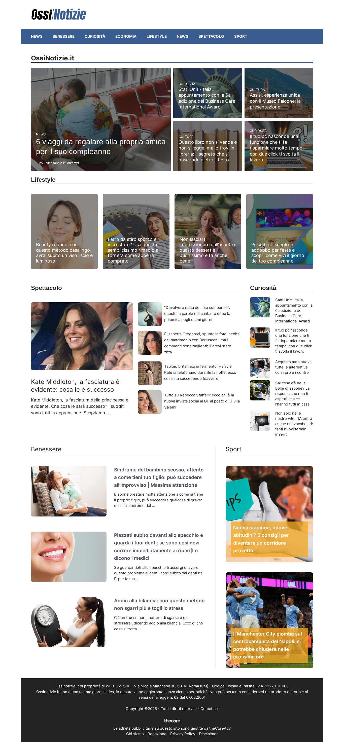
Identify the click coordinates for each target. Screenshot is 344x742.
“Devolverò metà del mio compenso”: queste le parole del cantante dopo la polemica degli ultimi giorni (197, 313)
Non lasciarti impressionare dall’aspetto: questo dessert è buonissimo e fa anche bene (208, 250)
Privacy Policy (182, 733)
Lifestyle (157, 36)
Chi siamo (135, 733)
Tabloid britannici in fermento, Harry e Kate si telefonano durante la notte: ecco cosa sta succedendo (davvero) (200, 372)
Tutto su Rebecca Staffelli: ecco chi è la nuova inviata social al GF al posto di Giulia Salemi (202, 401)
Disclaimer (208, 733)
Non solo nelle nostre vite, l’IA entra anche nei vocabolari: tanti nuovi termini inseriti (294, 424)
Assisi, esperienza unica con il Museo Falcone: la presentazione (275, 100)
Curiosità (95, 36)
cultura (257, 90)
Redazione (157, 733)
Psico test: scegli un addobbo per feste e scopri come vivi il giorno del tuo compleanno (277, 253)
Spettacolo (211, 36)
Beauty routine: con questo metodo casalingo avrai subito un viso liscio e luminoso (64, 253)
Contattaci (209, 708)
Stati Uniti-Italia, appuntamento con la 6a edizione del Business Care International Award (294, 310)
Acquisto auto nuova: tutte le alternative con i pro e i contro (294, 367)
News (37, 36)
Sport (240, 36)
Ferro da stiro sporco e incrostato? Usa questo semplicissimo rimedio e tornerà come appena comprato (133, 250)
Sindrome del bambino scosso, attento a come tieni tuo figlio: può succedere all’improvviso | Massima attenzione (159, 477)
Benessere (64, 36)
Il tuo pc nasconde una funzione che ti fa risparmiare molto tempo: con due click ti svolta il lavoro (277, 148)
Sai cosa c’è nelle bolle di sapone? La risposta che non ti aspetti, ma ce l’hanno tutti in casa (292, 393)
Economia (125, 36)
